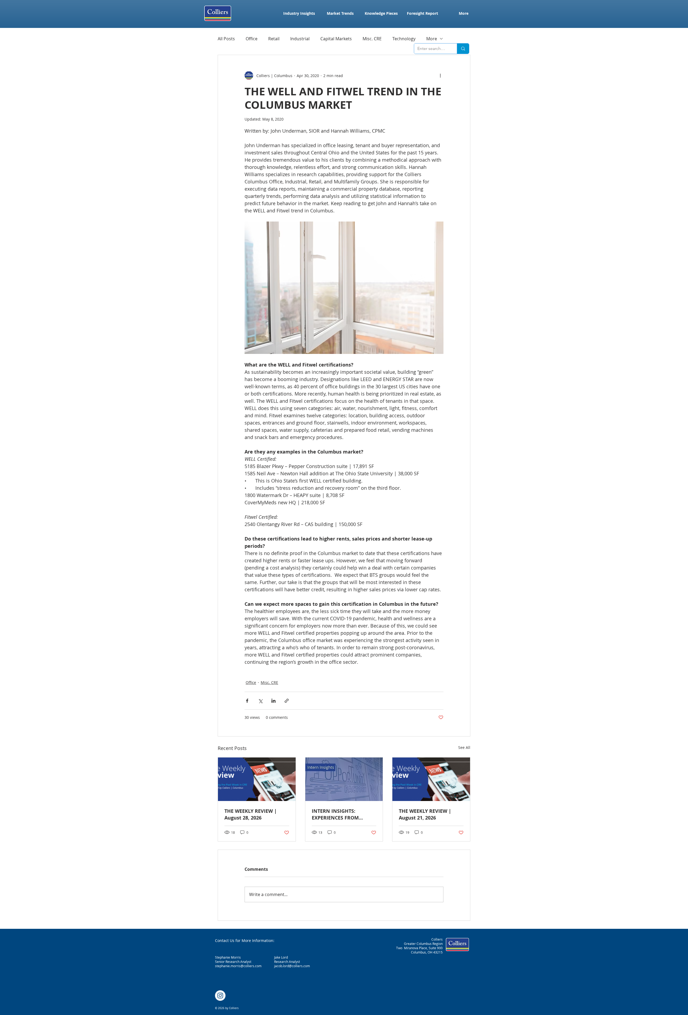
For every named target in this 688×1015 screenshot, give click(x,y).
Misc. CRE (372, 39)
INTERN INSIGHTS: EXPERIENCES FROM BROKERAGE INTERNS (337, 814)
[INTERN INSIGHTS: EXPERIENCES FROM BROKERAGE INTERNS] (344, 779)
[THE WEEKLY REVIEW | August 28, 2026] (257, 779)
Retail (274, 39)
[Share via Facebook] (247, 700)
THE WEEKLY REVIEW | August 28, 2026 (250, 814)
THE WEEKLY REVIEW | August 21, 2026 (425, 814)
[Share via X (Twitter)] (260, 700)
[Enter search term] (463, 49)
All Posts (226, 39)
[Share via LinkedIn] (273, 700)
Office (251, 39)
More (431, 39)
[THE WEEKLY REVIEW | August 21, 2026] (431, 779)
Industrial (300, 39)
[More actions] (440, 75)
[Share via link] (286, 700)
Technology (403, 39)
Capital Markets (336, 39)
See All (464, 747)
